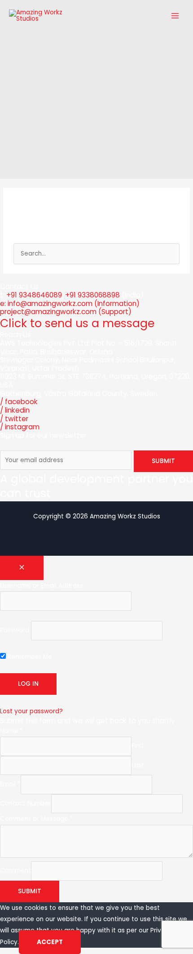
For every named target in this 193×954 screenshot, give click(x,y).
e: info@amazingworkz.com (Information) (70, 303)
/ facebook (19, 401)
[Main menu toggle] (175, 16)
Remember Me (29, 656)
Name (11, 731)
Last (138, 765)
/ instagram (19, 427)
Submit (29, 891)
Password (14, 630)
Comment (15, 871)
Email (10, 784)
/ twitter (14, 418)
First (138, 746)
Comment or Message (36, 818)
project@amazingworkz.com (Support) (66, 311)
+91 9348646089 (34, 295)
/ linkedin (15, 410)
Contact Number (25, 803)
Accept (50, 942)
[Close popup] (22, 568)
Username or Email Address (41, 585)
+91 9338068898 (92, 295)
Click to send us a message (77, 323)
